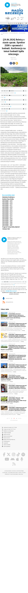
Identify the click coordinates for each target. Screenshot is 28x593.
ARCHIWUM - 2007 (7, 225)
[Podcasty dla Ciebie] (22, 457)
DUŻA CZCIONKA (6, 444)
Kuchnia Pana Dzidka (8, 199)
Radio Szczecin (5, 33)
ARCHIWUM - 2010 (7, 219)
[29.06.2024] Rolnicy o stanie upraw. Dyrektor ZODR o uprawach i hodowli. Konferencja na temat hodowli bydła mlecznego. (14, 47)
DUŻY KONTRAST (6, 446)
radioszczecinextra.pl (7, 436)
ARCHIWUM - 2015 (7, 209)
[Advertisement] (14, 493)
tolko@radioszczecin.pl (11, 291)
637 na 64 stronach (14, 420)
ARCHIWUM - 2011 (7, 217)
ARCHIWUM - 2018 (7, 203)
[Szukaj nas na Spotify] (23, 452)
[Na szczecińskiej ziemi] (14, 28)
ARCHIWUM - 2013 (7, 213)
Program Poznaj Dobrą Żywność (11, 227)
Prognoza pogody (7, 432)
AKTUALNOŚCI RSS (9, 302)
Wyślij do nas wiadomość (21, 23)
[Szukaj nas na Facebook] (4, 452)
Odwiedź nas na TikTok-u (17, 23)
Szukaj (23, 23)
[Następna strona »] (20, 418)
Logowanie (5, 443)
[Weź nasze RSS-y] (14, 462)
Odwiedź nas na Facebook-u (11, 23)
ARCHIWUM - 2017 (7, 205)
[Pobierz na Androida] (12, 457)
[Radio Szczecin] (14, 12)
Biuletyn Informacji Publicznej (9, 439)
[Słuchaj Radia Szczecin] (7, 5)
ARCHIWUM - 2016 (7, 207)
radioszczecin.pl (6, 434)
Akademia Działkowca (8, 197)
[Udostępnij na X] (14, 63)
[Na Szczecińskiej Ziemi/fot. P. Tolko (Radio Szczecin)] (13, 77)
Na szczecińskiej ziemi (14, 33)
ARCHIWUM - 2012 (7, 215)
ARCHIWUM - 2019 (7, 201)
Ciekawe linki (6, 229)
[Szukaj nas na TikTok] (18, 452)
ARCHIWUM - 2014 (7, 211)
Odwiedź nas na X (13, 23)
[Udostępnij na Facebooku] (11, 63)
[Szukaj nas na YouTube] (7, 457)
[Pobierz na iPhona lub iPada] (17, 457)
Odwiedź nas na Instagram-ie (15, 23)
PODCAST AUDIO (9, 298)
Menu (26, 23)
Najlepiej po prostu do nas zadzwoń (9, 23)
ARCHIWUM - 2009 (7, 221)
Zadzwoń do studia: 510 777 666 (10, 427)
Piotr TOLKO (14, 59)
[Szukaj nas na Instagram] (13, 452)
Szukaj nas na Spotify (19, 23)
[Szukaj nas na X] (8, 452)
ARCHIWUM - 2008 (7, 223)
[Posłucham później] (15, 92)
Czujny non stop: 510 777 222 (9, 429)
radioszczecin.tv (6, 437)
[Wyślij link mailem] (16, 63)
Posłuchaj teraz (6, 441)
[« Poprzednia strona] (7, 418)
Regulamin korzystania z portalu (15, 472)
